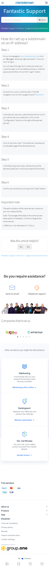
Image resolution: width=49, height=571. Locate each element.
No (28, 246)
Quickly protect (23, 455)
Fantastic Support (8, 28)
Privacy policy (7, 527)
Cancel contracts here (10, 535)
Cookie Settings (8, 539)
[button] (17, 337)
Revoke (4, 531)
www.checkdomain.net (29, 56)
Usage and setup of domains (36, 28)
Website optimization (23, 420)
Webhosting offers (20, 387)
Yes (20, 246)
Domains (20, 28)
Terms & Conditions (9, 523)
